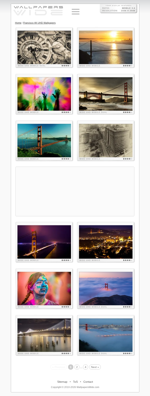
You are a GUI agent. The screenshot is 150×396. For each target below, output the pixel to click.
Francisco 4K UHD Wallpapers (39, 23)
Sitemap (62, 381)
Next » (95, 367)
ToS (75, 381)
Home (18, 23)
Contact (88, 381)
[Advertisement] (75, 191)
